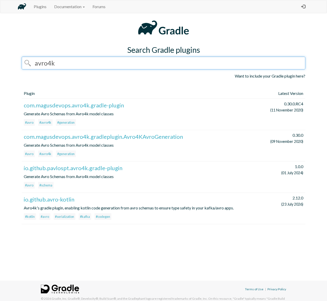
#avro (29, 122)
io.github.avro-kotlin (49, 199)
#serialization (64, 217)
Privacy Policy (276, 289)
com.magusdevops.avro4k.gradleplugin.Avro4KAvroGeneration (103, 136)
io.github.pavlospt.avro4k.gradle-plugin (73, 168)
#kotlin (30, 217)
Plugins (40, 6)
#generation (66, 122)
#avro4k (45, 122)
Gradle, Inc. (59, 298)
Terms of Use (254, 289)
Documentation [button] (68, 6)
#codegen (103, 217)
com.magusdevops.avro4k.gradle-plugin (74, 105)
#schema (45, 185)
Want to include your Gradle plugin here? (270, 75)
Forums (99, 6)
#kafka (85, 217)
